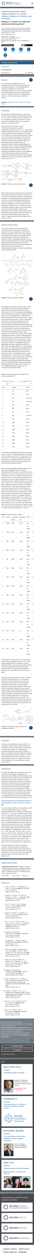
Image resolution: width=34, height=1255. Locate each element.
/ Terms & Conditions (10, 1252)
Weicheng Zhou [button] (17, 24)
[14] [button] (7, 246)
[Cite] (5, 55)
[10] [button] (18, 198)
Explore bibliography (6, 69)
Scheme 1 (21, 129)
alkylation (9, 102)
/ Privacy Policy (23, 1249)
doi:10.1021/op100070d (16, 964)
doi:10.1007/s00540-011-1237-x (13, 907)
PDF (5, 52)
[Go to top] (31, 1040)
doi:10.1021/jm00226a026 (12, 916)
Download (25, 875)
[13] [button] (2, 235)
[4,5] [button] (29, 138)
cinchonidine (27, 102)
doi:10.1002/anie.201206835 (13, 935)
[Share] (28, 49)
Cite (5, 57)
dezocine (3, 103)
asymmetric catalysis (18, 102)
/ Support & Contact (10, 1249)
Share (28, 52)
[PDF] (5, 49)
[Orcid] (10, 21)
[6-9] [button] (8, 198)
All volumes (17, 1050)
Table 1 (12, 312)
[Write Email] (24, 24)
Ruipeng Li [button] (5, 22)
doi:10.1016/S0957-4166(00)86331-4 (15, 973)
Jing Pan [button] (4, 24)
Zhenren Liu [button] (16, 22)
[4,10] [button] (7, 856)
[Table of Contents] (31, 80)
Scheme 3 (17, 679)
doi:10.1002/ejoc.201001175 (13, 1004)
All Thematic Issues (17, 1046)
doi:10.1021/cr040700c (11, 890)
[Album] (13, 49)
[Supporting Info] (21, 49)
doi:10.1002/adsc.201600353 (13, 1013)
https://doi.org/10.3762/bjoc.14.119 (8, 39)
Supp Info (21, 52)
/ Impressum (22, 1252)
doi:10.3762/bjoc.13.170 (12, 944)
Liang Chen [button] (26, 22)
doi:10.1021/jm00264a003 (18, 898)
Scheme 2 (9, 232)
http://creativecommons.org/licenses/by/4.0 (12, 1027)
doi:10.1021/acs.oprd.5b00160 (21, 954)
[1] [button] (2, 117)
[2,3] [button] (2, 135)
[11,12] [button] (8, 211)
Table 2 (18, 470)
